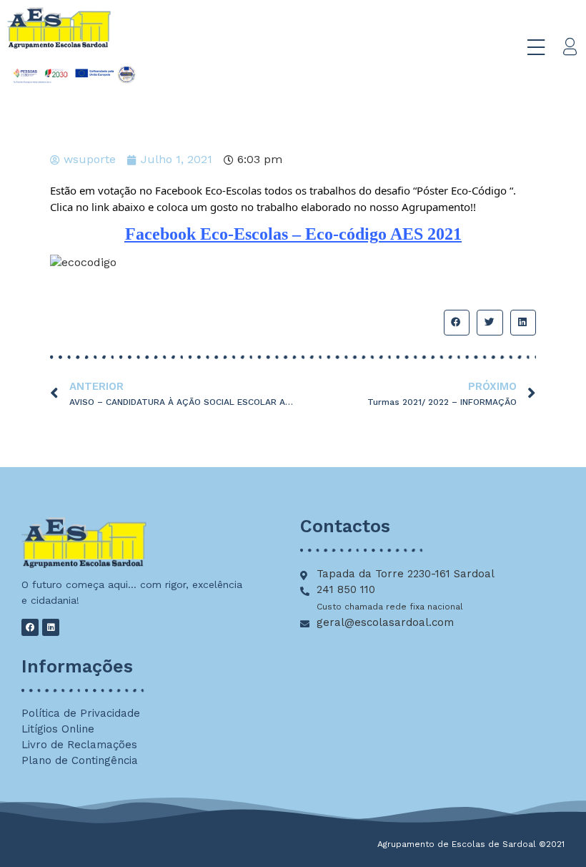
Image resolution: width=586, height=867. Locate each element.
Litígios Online (57, 728)
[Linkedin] (50, 627)
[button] (457, 322)
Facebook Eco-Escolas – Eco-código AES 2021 (293, 234)
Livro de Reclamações (79, 744)
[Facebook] (30, 627)
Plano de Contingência (79, 760)
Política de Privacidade (80, 713)
